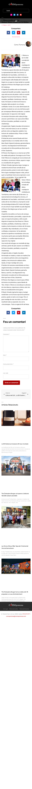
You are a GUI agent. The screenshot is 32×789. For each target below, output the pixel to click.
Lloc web (5, 373)
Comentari (6, 334)
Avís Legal (5, 609)
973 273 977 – (26, 614)
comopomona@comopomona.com (16, 616)
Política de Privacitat (24, 609)
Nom (5, 355)
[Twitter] (14, 15)
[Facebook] (18, 15)
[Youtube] (21, 15)
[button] (8, 32)
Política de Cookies (13, 609)
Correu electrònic (8, 364)
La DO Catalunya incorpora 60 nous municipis (14, 444)
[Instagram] (11, 15)
